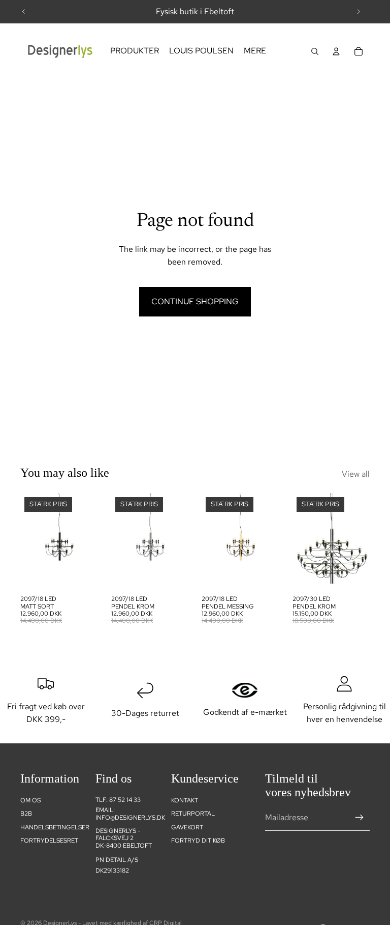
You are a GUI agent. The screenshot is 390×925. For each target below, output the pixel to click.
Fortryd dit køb (198, 840)
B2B (26, 814)
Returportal (193, 814)
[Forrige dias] (24, 12)
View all (356, 474)
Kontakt (184, 800)
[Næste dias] (358, 12)
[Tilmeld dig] (359, 817)
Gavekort (187, 827)
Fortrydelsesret (49, 840)
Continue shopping (195, 301)
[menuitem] (134, 51)
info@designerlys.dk (130, 818)
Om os (30, 800)
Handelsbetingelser (54, 827)
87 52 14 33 (125, 800)
